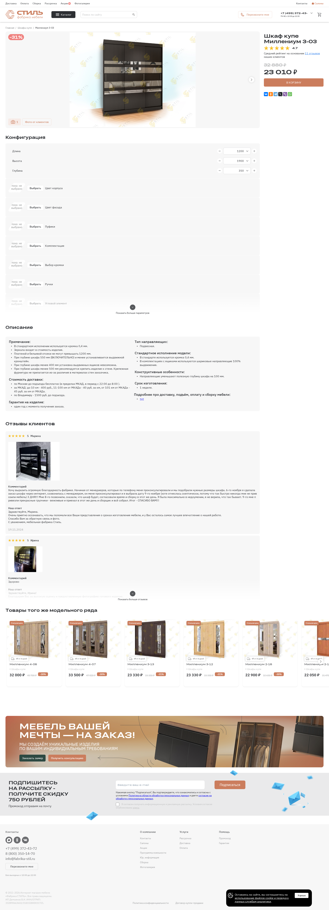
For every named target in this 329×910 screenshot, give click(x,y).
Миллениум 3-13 (140, 667)
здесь (136, 807)
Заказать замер (32, 758)
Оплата (24, 3)
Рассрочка (51, 3)
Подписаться (230, 785)
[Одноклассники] (271, 94)
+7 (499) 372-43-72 (21, 848)
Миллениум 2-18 (258, 667)
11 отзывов (312, 53)
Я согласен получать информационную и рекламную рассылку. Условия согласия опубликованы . (164, 806)
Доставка (11, 3)
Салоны (319, 3)
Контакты (301, 3)
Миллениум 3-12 (199, 667)
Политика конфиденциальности (151, 903)
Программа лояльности (153, 852)
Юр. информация (149, 857)
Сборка (37, 3)
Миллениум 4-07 (82, 667)
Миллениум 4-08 (23, 667)
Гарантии (224, 843)
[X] (280, 94)
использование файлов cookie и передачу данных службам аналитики (262, 899)
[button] (251, 79)
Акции (64, 3)
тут (142, 399)
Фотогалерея (82, 3)
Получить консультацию (67, 758)
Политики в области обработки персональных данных (159, 795)
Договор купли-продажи (189, 903)
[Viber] (285, 94)
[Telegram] (275, 94)
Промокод (225, 838)
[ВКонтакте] (266, 94)
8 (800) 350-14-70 (20, 853)
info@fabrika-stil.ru (20, 859)
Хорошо (302, 895)
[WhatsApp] (290, 94)
